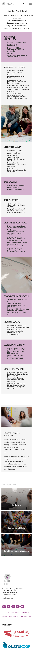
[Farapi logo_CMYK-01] (9, 4)
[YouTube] (22, 606)
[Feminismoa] (16, 499)
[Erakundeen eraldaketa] (16, 522)
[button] (24, 3)
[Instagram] (4, 606)
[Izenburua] (13, 606)
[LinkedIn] (18, 606)
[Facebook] (8, 606)
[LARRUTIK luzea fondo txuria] (16, 633)
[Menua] (30, 3)
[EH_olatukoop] (16, 645)
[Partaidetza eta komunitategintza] (16, 545)
